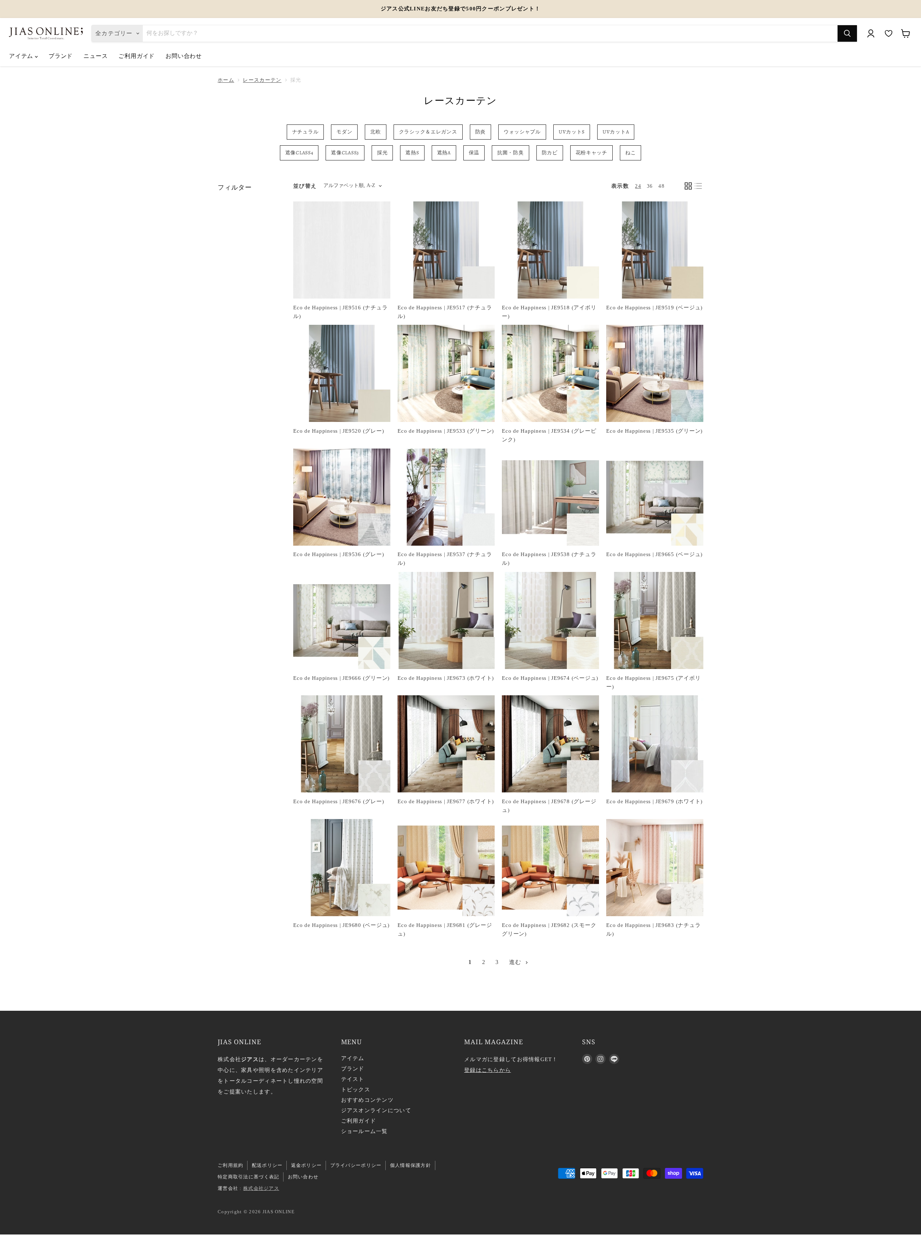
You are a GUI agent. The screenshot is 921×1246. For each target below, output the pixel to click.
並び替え (305, 186)
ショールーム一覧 (364, 1131)
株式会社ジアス (261, 1188)
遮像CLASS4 (299, 152)
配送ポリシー (267, 1165)
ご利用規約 (230, 1165)
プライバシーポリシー (356, 1165)
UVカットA (616, 131)
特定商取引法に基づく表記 (248, 1176)
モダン (344, 131)
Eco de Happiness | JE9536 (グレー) (338, 554)
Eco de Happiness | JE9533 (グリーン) (446, 431)
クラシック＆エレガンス (428, 131)
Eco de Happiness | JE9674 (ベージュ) (550, 678)
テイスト (352, 1079)
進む (516, 962)
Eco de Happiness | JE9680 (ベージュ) (341, 925)
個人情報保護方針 (410, 1165)
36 (650, 186)
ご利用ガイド (136, 56)
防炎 (480, 131)
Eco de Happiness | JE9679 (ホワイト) (654, 801)
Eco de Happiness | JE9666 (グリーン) (341, 678)
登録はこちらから (487, 1070)
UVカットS (572, 131)
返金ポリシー (306, 1165)
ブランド (61, 56)
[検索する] (847, 33)
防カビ (550, 152)
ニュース (95, 56)
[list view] (698, 186)
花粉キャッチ (591, 152)
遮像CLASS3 (345, 152)
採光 (382, 152)
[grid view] (688, 186)
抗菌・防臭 (510, 152)
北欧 (375, 131)
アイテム (22, 56)
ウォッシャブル (522, 131)
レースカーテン (262, 80)
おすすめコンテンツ (367, 1100)
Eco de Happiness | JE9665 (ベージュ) (654, 554)
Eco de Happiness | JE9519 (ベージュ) (654, 307)
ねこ (630, 152)
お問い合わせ (183, 56)
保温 (474, 152)
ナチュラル (305, 131)
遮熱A (444, 152)
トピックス (355, 1089)
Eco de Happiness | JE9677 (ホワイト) (446, 801)
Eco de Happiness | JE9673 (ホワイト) (446, 678)
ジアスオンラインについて (376, 1110)
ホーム (226, 80)
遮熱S (412, 152)
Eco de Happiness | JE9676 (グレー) (338, 801)
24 (638, 186)
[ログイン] (870, 33)
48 (661, 186)
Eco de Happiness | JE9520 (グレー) (338, 431)
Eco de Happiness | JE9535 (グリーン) (654, 431)
